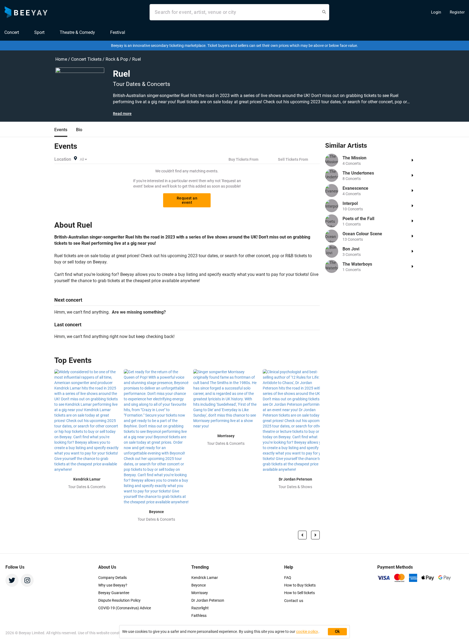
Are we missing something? (138, 312)
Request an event (187, 200)
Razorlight (200, 608)
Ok (337, 631)
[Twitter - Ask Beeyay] (11, 580)
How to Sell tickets (299, 593)
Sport (39, 32)
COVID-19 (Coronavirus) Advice (124, 608)
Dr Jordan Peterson (207, 600)
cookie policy (307, 631)
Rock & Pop (117, 59)
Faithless (199, 615)
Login (436, 12)
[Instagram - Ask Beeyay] (27, 580)
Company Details (112, 577)
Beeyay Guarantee (113, 593)
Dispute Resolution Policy (119, 600)
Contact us (293, 600)
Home (61, 59)
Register (457, 12)
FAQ (287, 577)
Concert (11, 32)
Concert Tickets (86, 59)
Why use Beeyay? (112, 585)
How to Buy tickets (300, 585)
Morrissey (199, 593)
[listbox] (84, 159)
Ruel (136, 59)
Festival (117, 32)
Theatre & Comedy (77, 32)
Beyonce (198, 585)
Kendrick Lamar (204, 577)
